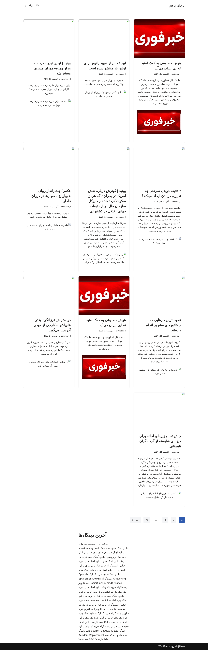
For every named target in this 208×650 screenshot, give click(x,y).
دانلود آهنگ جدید (96, 557)
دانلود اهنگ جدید (119, 548)
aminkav (175, 74)
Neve (182, 646)
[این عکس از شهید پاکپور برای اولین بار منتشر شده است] (104, 38)
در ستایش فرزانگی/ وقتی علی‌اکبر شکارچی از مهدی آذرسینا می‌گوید (52, 325)
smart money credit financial (94, 548)
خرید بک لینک (100, 552)
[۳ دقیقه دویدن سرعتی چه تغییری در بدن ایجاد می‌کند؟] (159, 166)
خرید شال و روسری (116, 557)
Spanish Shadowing (90, 578)
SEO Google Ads (98, 639)
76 (147, 520)
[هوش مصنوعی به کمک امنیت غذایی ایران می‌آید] (159, 38)
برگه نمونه (28, 5)
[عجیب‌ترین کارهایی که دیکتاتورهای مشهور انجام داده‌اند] (159, 295)
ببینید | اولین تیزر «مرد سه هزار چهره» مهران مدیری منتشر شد (52, 68)
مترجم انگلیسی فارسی (105, 591)
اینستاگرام (107, 578)
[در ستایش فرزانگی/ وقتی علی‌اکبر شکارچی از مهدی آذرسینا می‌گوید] (48, 295)
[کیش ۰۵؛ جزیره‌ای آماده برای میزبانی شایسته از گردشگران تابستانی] (159, 411)
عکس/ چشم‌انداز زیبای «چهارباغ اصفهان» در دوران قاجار (51, 196)
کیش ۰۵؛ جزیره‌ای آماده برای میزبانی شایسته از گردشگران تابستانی (160, 441)
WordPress (164, 646)
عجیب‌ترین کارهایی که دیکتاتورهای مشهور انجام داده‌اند (163, 325)
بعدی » (135, 520)
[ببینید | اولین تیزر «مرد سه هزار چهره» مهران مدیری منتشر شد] (48, 38)
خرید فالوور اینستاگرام (96, 609)
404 (38, 5)
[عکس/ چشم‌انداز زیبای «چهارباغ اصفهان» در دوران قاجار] (48, 166)
